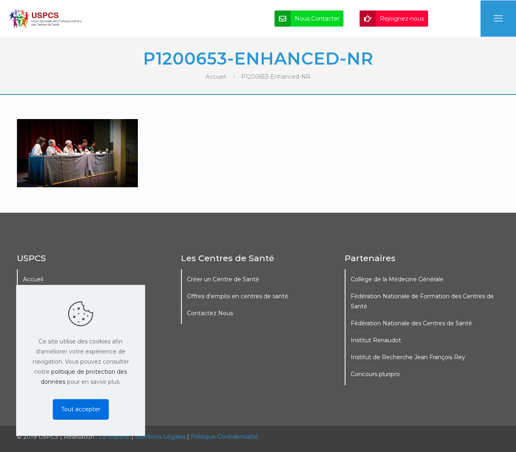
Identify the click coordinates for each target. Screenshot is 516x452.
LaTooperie (114, 436)
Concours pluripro (375, 374)
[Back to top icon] (477, 435)
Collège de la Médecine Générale (397, 279)
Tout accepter (80, 409)
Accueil (216, 76)
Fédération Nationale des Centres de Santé (411, 323)
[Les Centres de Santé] (45, 18)
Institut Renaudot (376, 340)
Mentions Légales (160, 436)
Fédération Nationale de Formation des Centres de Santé (422, 301)
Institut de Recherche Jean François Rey (408, 357)
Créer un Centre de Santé (223, 279)
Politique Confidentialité (224, 436)
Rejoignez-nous (402, 18)
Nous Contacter (317, 18)
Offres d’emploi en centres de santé (237, 296)
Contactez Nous (210, 313)
